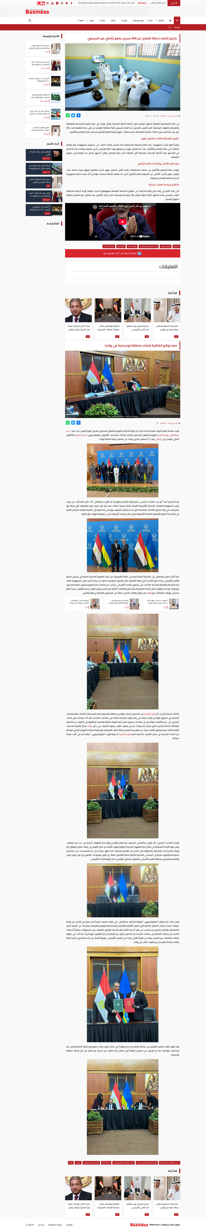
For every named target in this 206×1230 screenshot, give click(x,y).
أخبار (169, 27)
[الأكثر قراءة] (26, 223)
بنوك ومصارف (138, 20)
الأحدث (102, 20)
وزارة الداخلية (132, 246)
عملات (113, 20)
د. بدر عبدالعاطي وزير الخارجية (169, 1162)
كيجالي (158, 439)
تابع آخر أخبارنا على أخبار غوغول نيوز (120, 253)
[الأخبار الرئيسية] (26, 36)
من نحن (41, 1224)
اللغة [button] (81, 20)
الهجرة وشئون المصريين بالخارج (147, 1162)
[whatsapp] (68, 115)
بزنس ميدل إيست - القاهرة (170, 115)
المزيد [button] (91, 20)
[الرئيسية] (170, 20)
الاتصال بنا (30, 1224)
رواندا (149, 593)
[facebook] (78, 115)
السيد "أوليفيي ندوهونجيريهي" (123, 1162)
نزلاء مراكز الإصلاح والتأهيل (148, 246)
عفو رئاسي (121, 246)
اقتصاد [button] (161, 20)
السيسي (176, 246)
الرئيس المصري (165, 246)
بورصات (124, 20)
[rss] (48, 3)
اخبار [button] (151, 20)
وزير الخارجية (163, 435)
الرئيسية (177, 27)
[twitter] (73, 115)
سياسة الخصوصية (55, 1224)
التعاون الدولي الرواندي (91, 1162)
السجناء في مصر (109, 246)
